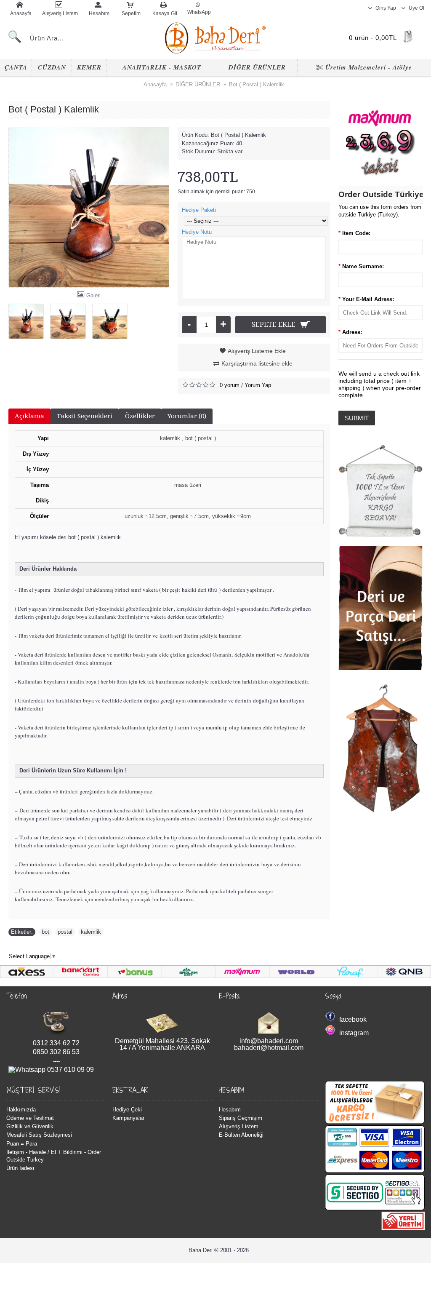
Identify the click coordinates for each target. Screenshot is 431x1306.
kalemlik (91, 932)
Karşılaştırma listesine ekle (257, 363)
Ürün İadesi (20, 1168)
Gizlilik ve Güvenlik (29, 1126)
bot (45, 932)
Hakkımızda (21, 1109)
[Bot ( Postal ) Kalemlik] (88, 207)
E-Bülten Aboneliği (241, 1135)
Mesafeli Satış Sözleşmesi (39, 1135)
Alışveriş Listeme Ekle (257, 350)
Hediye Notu (197, 232)
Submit (357, 418)
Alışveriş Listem (238, 1126)
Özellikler (140, 416)
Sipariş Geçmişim (240, 1118)
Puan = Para (21, 1143)
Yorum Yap (258, 385)
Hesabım (230, 1109)
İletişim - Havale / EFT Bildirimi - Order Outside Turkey (53, 1156)
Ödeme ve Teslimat (30, 1118)
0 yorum (229, 385)
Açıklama (29, 416)
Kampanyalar (128, 1118)
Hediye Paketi (199, 210)
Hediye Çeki (127, 1109)
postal (65, 932)
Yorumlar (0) (187, 416)
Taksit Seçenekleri (84, 416)
